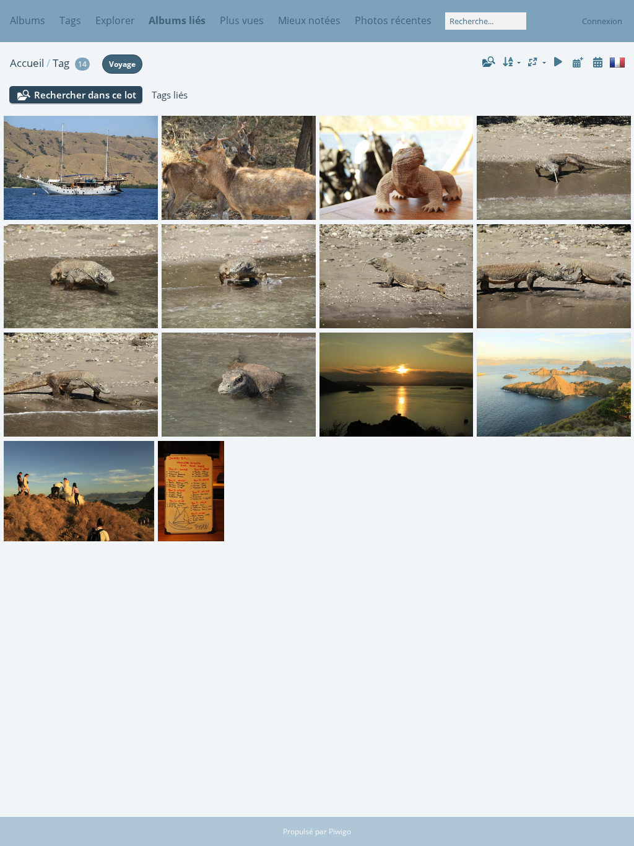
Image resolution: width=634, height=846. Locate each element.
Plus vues (242, 20)
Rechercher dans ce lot (85, 95)
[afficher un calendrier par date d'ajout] (577, 62)
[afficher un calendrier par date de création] (597, 62)
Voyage (122, 64)
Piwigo (340, 831)
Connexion (602, 21)
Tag (61, 63)
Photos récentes (393, 20)
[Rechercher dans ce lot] (487, 62)
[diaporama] (558, 62)
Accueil (27, 63)
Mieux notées (309, 20)
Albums (27, 20)
